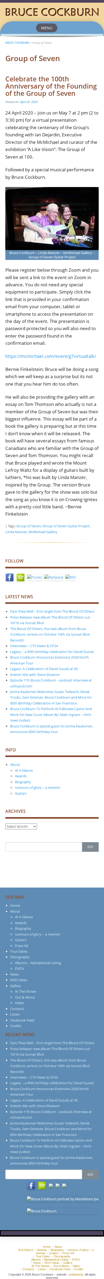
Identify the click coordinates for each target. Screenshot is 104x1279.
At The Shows (25, 991)
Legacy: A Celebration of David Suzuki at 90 (44, 668)
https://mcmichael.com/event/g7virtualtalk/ (50, 356)
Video (19, 1002)
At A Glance (24, 770)
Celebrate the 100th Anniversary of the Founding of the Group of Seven (51, 86)
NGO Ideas (18, 979)
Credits (15, 1025)
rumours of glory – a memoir (37, 787)
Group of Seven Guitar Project (66, 526)
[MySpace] (53, 577)
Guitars (20, 793)
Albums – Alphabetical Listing (38, 962)
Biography (23, 781)
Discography (20, 957)
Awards (21, 776)
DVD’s (19, 968)
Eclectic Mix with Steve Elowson (35, 674)
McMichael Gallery (43, 531)
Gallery (15, 985)
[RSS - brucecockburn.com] (70, 577)
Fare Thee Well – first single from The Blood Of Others (52, 611)
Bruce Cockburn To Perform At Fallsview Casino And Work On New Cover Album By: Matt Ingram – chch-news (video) (51, 714)
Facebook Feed (22, 1020)
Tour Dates (18, 951)
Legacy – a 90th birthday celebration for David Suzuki (52, 651)
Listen (15, 1014)
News (14, 974)
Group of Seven (28, 526)
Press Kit (22, 945)
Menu (46, 27)
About (15, 764)
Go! (90, 847)
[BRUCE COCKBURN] (52, 11)
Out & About (25, 997)
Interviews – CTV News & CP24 (34, 645)
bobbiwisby (76, 1274)
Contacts (17, 1008)
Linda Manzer (16, 531)
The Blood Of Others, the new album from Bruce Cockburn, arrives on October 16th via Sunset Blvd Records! (50, 634)
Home (15, 905)
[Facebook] (9, 577)
